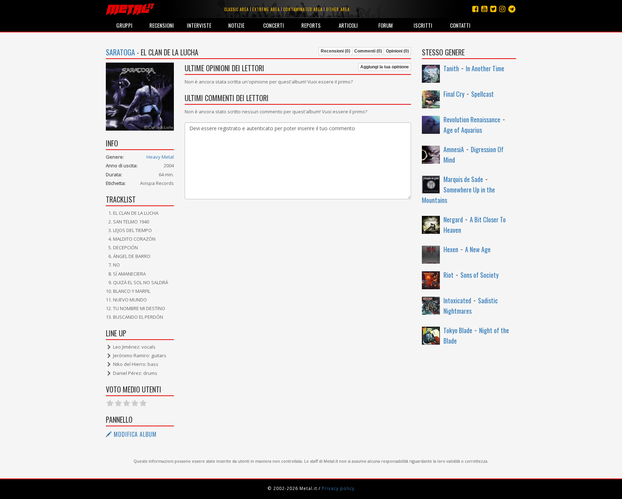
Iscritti (423, 25)
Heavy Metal (160, 157)
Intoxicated (457, 300)
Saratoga (120, 52)
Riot (448, 275)
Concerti (273, 25)
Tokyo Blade (457, 330)
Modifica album (134, 434)
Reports (311, 25)
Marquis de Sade (463, 179)
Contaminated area (303, 9)
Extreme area (266, 9)
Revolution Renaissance (471, 119)
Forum (385, 25)
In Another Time (485, 68)
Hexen (450, 249)
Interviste (199, 25)
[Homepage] (130, 9)
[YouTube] (484, 9)
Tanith (451, 68)
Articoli (348, 25)
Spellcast (482, 94)
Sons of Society (479, 275)
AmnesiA (453, 149)
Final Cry (453, 94)
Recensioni (161, 25)
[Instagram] (511, 9)
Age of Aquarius (462, 130)
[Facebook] (475, 9)
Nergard (453, 219)
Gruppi (124, 25)
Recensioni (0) (335, 51)
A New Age (478, 249)
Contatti (460, 25)
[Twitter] (493, 9)
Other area (338, 9)
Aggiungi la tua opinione (384, 66)
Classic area (236, 9)
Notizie (236, 25)
